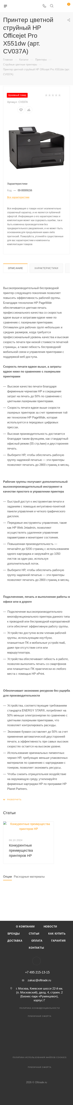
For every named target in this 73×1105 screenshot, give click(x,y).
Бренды (14, 933)
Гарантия (58, 940)
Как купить (56, 933)
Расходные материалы (29, 876)
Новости (50, 926)
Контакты (36, 947)
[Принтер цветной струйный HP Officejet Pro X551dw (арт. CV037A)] (36, 147)
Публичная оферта (39, 1016)
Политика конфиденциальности (39, 1008)
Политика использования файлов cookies (40, 1057)
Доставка (14, 940)
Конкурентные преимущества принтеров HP (21, 850)
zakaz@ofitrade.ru (39, 980)
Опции (7, 876)
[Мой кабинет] (59, 6)
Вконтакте (36, 961)
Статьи (34, 933)
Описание (15, 268)
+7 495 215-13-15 (37, 972)
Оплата (36, 940)
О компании (25, 926)
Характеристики (46, 268)
